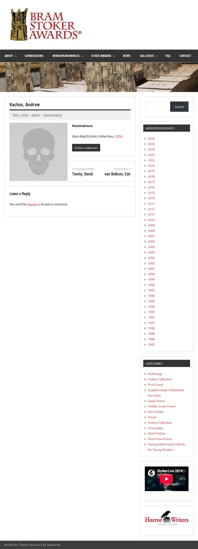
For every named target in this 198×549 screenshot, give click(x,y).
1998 (151, 285)
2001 (151, 268)
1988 (151, 339)
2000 (151, 274)
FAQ (168, 56)
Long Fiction (156, 401)
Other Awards (101, 56)
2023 (151, 149)
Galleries (147, 56)
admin (36, 115)
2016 (151, 187)
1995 (151, 301)
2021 (151, 160)
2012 (151, 209)
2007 (151, 236)
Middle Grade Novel (161, 406)
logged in (33, 204)
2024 (151, 144)
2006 (151, 241)
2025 (151, 138)
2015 (151, 192)
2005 (151, 247)
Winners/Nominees (66, 56)
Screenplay (155, 428)
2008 (151, 230)
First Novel (155, 384)
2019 (151, 171)
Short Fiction (157, 433)
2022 (151, 154)
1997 (151, 290)
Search (179, 106)
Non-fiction (155, 411)
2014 (151, 198)
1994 (118, 136)
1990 (151, 328)
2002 (151, 263)
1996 (151, 295)
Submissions (34, 56)
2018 (151, 176)
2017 (151, 182)
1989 (151, 333)
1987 (151, 344)
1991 (151, 323)
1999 (151, 279)
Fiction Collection (86, 147)
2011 (151, 214)
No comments (53, 115)
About (9, 56)
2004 (151, 252)
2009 (151, 225)
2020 (151, 165)
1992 (151, 317)
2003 (151, 257)
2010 (151, 220)
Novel (152, 417)
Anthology (155, 373)
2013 (151, 203)
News (127, 56)
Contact (185, 56)
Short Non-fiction (160, 439)
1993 (151, 312)
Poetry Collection (160, 422)
